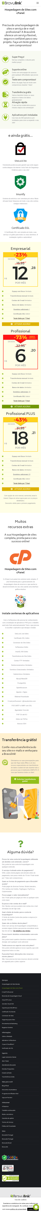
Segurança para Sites (8, 1019)
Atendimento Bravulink (9, 1065)
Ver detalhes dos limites (21, 931)
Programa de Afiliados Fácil (10, 1093)
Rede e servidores (7, 1114)
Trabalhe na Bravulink (8, 1110)
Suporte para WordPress (9, 1008)
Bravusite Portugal (7, 1139)
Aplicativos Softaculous (9, 1040)
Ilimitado (21, 291)
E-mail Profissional (7, 992)
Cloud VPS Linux (7, 1000)
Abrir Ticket (5, 1061)
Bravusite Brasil (6, 1143)
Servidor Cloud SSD (8, 1004)
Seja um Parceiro (7, 1097)
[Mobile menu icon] (37, 3)
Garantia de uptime (8, 1118)
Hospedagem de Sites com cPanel (12, 988)
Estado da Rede (7, 1073)
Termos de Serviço (7, 1122)
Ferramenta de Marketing (9, 1023)
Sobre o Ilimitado (7, 1036)
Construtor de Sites (8, 1016)
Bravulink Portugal (7, 1135)
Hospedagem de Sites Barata (11, 984)
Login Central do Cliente (9, 1057)
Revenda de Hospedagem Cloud (12, 996)
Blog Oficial (5, 1086)
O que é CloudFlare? (8, 1044)
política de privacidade (18, 1209)
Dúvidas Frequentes (8, 1069)
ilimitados (22, 300)
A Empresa (5, 1106)
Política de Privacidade (9, 1126)
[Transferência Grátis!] (25, 96)
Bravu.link (5, 1147)
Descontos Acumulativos (9, 1089)
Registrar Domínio (7, 1027)
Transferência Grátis (8, 1077)
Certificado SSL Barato (8, 1012)
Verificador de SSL (7, 1048)
